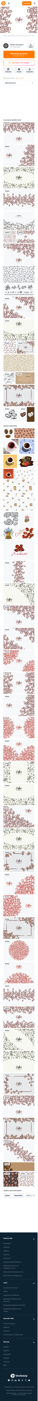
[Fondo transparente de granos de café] (9, 236)
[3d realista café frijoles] (8, 486)
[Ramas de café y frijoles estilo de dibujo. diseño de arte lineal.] (18, 302)
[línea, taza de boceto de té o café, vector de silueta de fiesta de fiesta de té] (24, 612)
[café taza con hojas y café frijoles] (11, 540)
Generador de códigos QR (12, 1386)
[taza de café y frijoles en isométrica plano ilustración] (10, 510)
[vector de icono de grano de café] (10, 467)
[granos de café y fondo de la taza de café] (18, 219)
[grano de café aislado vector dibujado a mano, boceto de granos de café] (10, 598)
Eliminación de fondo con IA (13, 1382)
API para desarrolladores (12, 1372)
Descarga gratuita (19, 54)
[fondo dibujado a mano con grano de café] (18, 342)
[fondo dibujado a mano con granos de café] (18, 132)
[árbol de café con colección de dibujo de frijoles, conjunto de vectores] (9, 403)
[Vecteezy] (3, 3)
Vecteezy (6, 1358)
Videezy (6, 1361)
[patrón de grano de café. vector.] (18, 286)
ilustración (18, 1306)
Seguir (31, 47)
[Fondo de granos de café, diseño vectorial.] (18, 1261)
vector (7, 1306)
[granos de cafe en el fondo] (12, 416)
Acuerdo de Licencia (10, 1398)
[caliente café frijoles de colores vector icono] (10, 613)
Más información (10, 82)
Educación (7, 1369)
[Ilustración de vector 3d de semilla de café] (18, 645)
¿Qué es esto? (20, 78)
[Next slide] (29, 1306)
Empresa (6, 1365)
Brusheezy (7, 1354)
